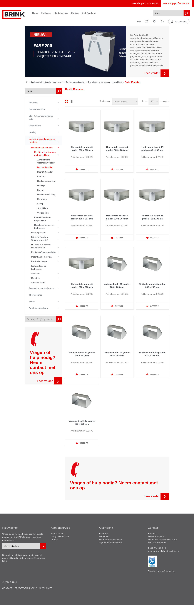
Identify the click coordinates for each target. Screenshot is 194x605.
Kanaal (40, 190)
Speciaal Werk (38, 282)
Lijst (71, 101)
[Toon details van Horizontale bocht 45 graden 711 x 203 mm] (152, 195)
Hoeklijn (41, 185)
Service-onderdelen (38, 308)
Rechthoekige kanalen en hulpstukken (45, 153)
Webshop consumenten (145, 3)
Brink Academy (89, 13)
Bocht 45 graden (45, 167)
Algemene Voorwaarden (110, 542)
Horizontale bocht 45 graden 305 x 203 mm (117, 148)
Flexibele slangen (39, 261)
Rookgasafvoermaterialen (43, 252)
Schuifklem (42, 208)
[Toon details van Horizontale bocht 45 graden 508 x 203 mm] (81, 195)
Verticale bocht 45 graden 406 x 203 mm (82, 354)
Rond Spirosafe (38, 232)
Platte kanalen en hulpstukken (42, 219)
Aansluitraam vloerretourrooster (46, 161)
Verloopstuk (42, 213)
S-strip (40, 203)
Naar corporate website (110, 539)
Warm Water (35, 125)
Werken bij (104, 536)
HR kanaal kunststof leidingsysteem (40, 246)
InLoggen (181, 21)
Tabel (66, 101)
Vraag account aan (60, 536)
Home (35, 13)
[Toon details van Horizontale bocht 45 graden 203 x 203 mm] (81, 126)
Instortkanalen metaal (41, 257)
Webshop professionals (176, 3)
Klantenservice (61, 13)
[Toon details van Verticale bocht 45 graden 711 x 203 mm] (81, 400)
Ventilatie (33, 102)
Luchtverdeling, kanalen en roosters (42, 140)
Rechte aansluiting (46, 194)
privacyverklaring (33, 558)
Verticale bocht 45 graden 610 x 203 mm (152, 354)
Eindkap (41, 176)
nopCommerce (167, 571)
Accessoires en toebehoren (42, 288)
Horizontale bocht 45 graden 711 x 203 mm (152, 217)
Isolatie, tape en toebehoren (39, 267)
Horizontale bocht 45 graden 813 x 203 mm (82, 285)
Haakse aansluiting (46, 181)
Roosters (35, 278)
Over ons (103, 533)
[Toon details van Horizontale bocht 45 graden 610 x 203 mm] (117, 195)
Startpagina (26, 82)
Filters (32, 301)
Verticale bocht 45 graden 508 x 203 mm (117, 354)
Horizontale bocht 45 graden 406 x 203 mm (152, 148)
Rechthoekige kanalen (42, 147)
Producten (46, 13)
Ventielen (35, 273)
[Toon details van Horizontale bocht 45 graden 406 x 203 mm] (152, 126)
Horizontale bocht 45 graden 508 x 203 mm (82, 217)
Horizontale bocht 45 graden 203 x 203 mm (82, 148)
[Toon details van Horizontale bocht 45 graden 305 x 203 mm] (117, 126)
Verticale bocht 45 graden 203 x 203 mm (117, 285)
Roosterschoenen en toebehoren (44, 226)
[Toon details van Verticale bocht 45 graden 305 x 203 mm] (152, 263)
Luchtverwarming (37, 109)
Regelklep (42, 199)
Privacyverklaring (26, 588)
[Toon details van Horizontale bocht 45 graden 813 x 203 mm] (81, 263)
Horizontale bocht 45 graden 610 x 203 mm (117, 217)
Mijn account (57, 533)
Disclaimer (45, 588)
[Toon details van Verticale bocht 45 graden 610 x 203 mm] (152, 332)
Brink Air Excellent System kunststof (39, 238)
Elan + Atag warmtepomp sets (41, 117)
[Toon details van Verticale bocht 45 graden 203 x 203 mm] (117, 263)
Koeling (32, 132)
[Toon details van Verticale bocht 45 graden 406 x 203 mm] (81, 332)
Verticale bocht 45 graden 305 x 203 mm (152, 285)
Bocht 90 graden (45, 172)
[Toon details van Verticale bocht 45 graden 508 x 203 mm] (117, 332)
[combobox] (168, 13)
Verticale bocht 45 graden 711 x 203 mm (82, 422)
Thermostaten (35, 295)
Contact (75, 13)
